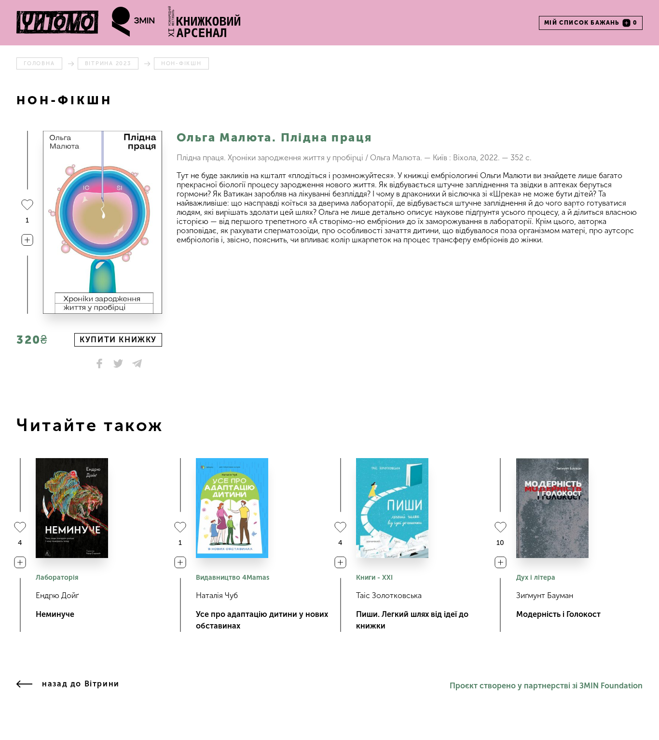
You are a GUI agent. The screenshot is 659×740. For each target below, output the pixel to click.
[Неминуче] (72, 508)
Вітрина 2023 (108, 63)
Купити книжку (118, 339)
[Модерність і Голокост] (552, 508)
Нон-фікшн (181, 63)
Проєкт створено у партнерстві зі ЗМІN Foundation (546, 685)
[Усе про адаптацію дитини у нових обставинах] (232, 508)
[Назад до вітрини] (24, 686)
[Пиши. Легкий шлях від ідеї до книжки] (392, 508)
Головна (39, 63)
